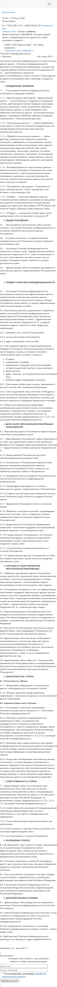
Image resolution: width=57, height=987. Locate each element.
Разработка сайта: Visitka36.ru (18, 50)
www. (9, 75)
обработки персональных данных (24, 975)
